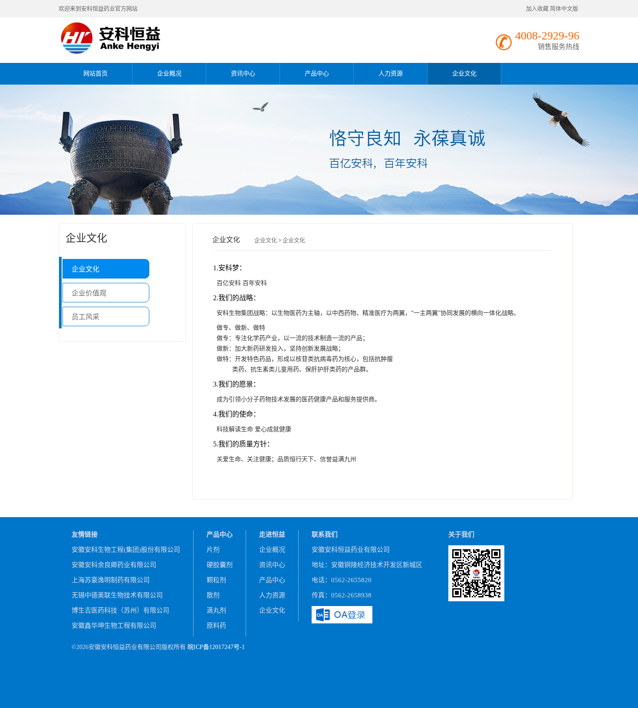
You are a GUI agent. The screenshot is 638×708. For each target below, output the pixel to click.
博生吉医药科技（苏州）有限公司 (120, 610)
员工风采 (85, 317)
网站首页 (95, 73)
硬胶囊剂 (220, 564)
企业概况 (169, 73)
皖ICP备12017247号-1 (216, 647)
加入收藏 (537, 8)
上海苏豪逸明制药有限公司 (111, 580)
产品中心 (317, 73)
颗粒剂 (216, 580)
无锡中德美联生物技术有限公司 (117, 595)
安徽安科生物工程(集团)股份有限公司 (126, 549)
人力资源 (390, 73)
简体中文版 (564, 8)
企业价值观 (89, 293)
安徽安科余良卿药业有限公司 (114, 564)
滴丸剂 (216, 610)
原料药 (216, 625)
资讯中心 (243, 73)
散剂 (213, 595)
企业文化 (464, 73)
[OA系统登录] (342, 613)
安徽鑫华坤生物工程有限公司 (114, 625)
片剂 (213, 549)
